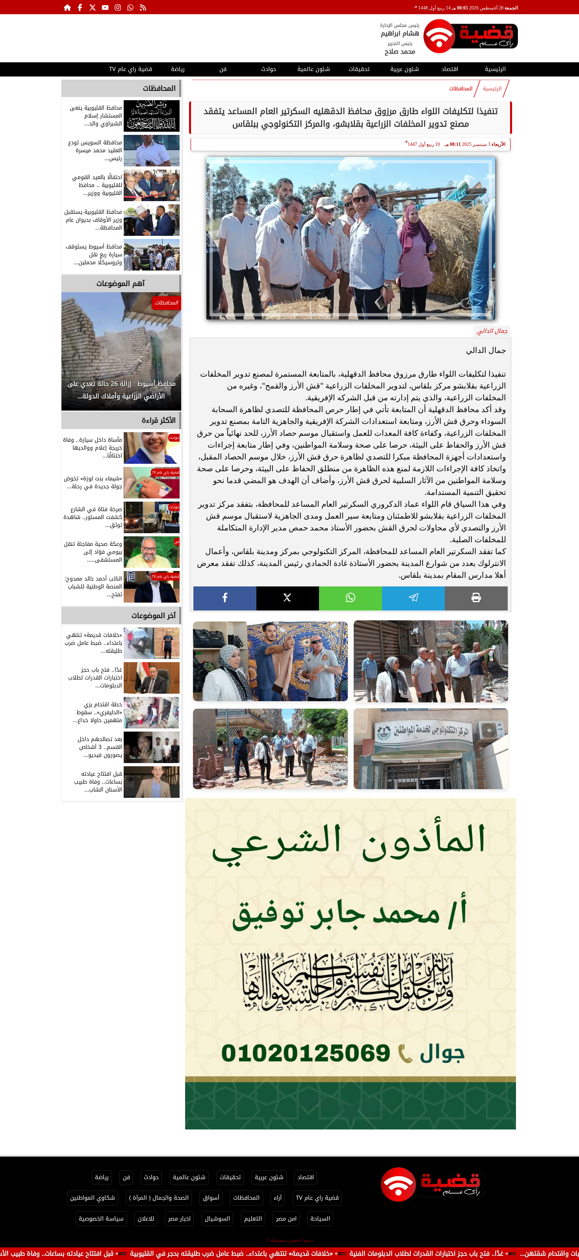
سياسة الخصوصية (101, 1218)
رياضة (178, 69)
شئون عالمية (313, 69)
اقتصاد (450, 69)
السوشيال (217, 1218)
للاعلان (146, 1218)
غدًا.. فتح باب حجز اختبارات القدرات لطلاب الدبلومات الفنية (489, 1253)
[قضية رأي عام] (470, 38)
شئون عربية (404, 69)
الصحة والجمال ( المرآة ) (159, 1198)
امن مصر (286, 1218)
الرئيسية (495, 69)
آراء (278, 1198)
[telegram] (413, 598)
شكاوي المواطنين (92, 1198)
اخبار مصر (179, 1218)
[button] (78, 355)
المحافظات (461, 88)
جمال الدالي (492, 331)
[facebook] (224, 598)
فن (222, 69)
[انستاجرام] (117, 7)
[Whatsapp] (130, 7)
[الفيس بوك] (80, 7)
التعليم (253, 1218)
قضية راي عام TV (130, 69)
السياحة (320, 1218)
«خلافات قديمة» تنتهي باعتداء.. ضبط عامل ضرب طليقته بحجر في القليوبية (294, 1253)
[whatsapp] (350, 598)
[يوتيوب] (105, 7)
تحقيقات (359, 69)
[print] (476, 598)
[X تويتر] (92, 7)
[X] (287, 598)
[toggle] (83, 68)
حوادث (268, 69)
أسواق (211, 1198)
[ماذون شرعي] (350, 963)
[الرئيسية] (67, 7)
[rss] (143, 7)
